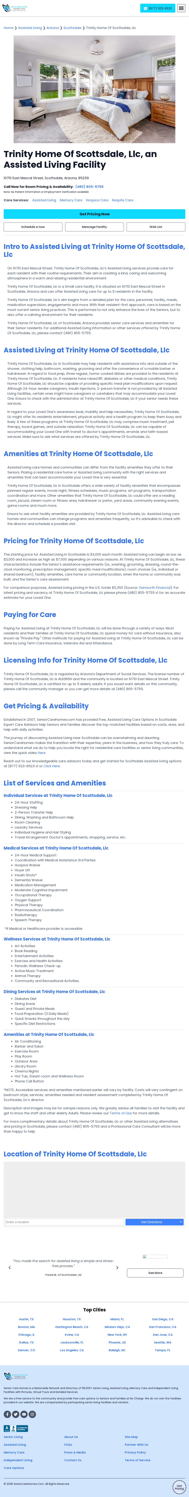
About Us (71, 1437)
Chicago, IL (26, 1335)
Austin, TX (26, 1319)
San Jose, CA (163, 1335)
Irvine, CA (72, 1335)
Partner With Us (136, 1445)
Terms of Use (121, 1113)
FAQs (68, 1445)
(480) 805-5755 (89, 186)
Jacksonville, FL (72, 1342)
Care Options (14, 1468)
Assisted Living (30, 27)
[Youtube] (24, 1414)
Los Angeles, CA (72, 1350)
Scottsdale (72, 27)
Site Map (131, 1437)
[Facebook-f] (7, 1414)
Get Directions (151, 1222)
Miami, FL (117, 1319)
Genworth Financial (155, 587)
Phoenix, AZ (117, 1342)
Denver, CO (26, 1350)
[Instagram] (32, 1414)
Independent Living (18, 1460)
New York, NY (117, 1335)
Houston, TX (72, 1319)
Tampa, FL (162, 1350)
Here (41, 752)
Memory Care (71, 200)
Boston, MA (26, 1327)
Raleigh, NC (117, 1350)
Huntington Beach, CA (71, 1327)
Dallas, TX (26, 1342)
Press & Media (75, 1452)
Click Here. (52, 766)
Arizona (53, 27)
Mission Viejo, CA (117, 1327)
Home (8, 27)
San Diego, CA (162, 1319)
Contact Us (72, 1460)
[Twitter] (15, 1414)
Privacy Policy (135, 1452)
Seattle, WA (162, 1342)
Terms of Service (137, 1460)
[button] (181, 8)
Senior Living (13, 1437)
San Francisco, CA (162, 1327)
